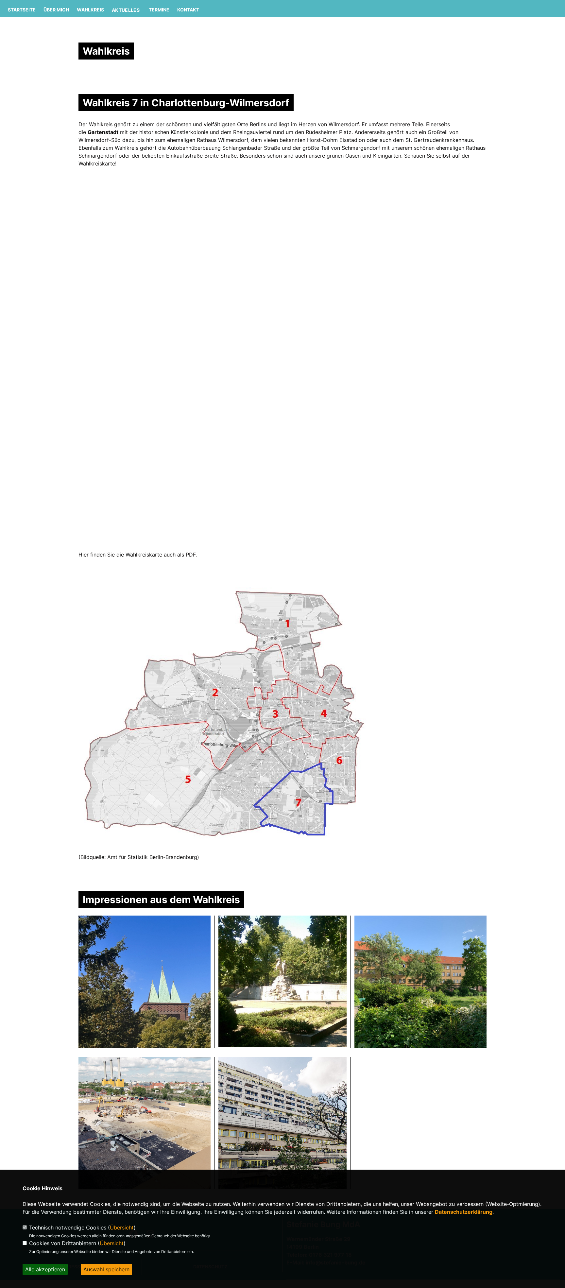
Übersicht (122, 1227)
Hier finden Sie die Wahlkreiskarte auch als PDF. (137, 554)
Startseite (22, 9)
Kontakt (188, 9)
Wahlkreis (90, 9)
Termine (159, 9)
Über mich (56, 9)
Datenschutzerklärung (463, 1212)
